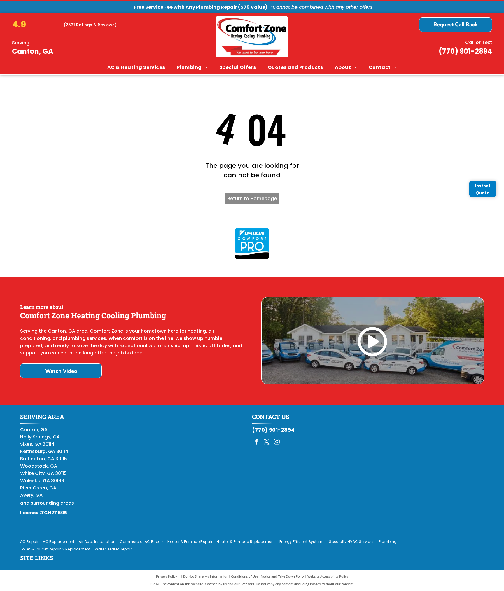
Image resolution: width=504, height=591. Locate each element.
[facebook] (256, 442)
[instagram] (276, 442)
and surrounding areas (47, 503)
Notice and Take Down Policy (283, 576)
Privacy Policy (166, 576)
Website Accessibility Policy (327, 576)
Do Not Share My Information (205, 576)
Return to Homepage (252, 198)
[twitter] (266, 442)
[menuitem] (136, 67)
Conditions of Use (244, 576)
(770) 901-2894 (465, 51)
